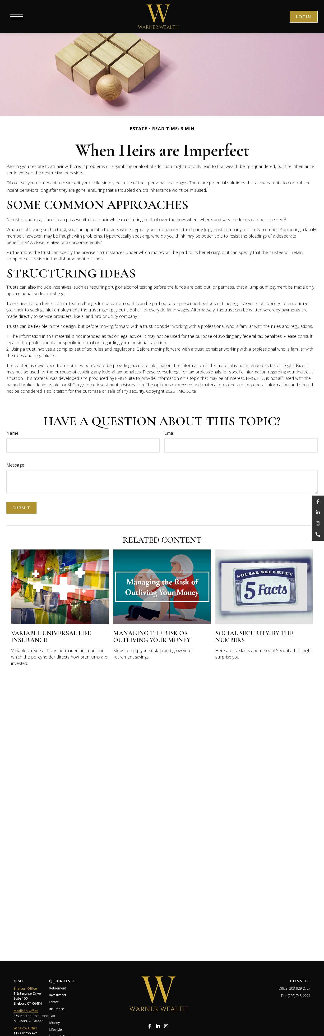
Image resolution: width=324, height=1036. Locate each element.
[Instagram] (318, 523)
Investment (57, 995)
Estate (54, 1002)
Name (12, 433)
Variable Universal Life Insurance (51, 636)
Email (170, 433)
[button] (304, 17)
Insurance (56, 1009)
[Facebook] (318, 501)
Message (15, 465)
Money (54, 1022)
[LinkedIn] (318, 512)
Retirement (57, 988)
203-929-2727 (299, 988)
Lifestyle (55, 1029)
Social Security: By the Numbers (254, 636)
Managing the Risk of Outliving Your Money (152, 636)
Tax (52, 1015)
